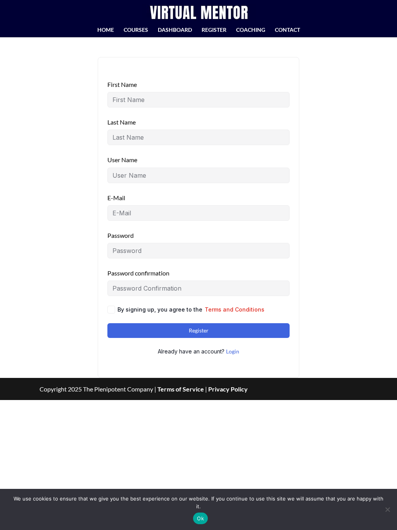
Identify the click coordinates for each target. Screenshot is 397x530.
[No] (387, 509)
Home (105, 30)
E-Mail (116, 197)
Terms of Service (180, 389)
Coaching (250, 30)
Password (120, 235)
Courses (136, 30)
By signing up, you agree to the (190, 309)
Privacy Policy (228, 389)
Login (232, 351)
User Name (122, 159)
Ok (200, 518)
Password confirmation (138, 273)
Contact (287, 30)
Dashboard (175, 30)
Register (214, 30)
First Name (122, 84)
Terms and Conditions (234, 309)
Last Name (121, 122)
